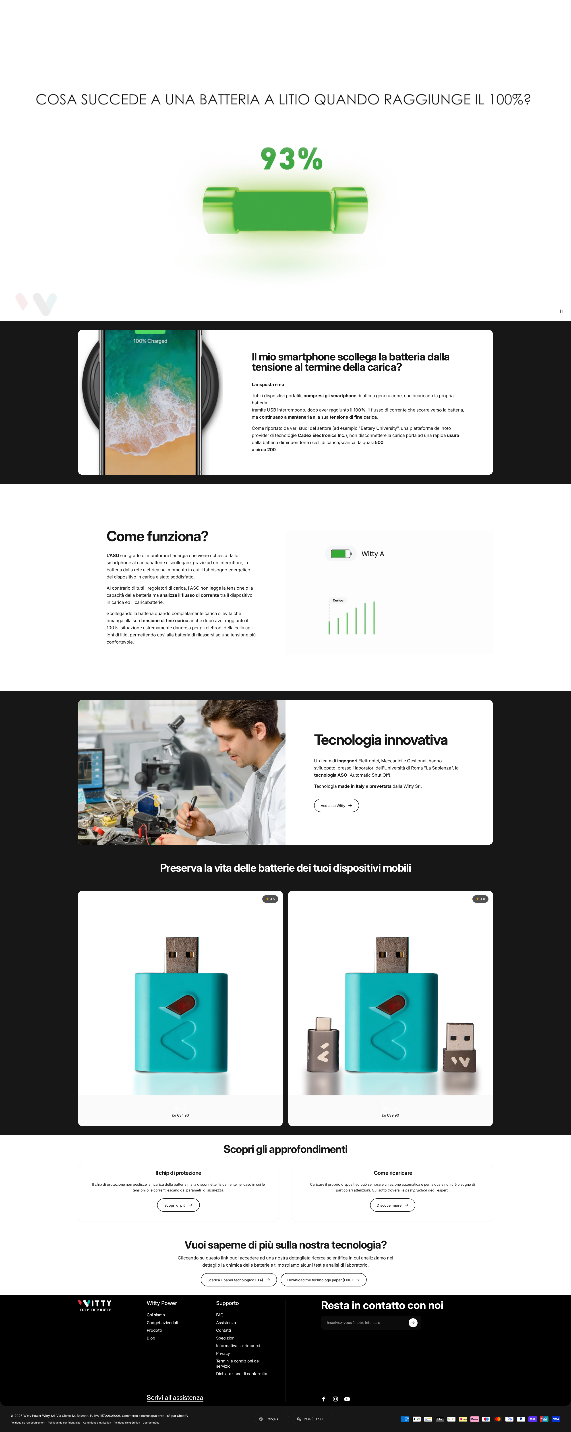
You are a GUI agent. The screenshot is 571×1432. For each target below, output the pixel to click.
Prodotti (154, 1330)
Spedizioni (225, 1338)
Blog (151, 1338)
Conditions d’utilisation (97, 1422)
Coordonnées (151, 1422)
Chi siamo (156, 1315)
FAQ (219, 1315)
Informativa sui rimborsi (238, 1345)
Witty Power (180, 1103)
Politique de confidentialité (64, 1422)
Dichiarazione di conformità (241, 1373)
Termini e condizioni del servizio (238, 1363)
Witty (180, 1108)
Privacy (223, 1353)
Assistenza (226, 1322)
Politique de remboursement (28, 1422)
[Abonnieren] (413, 1322)
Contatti (223, 1330)
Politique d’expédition (127, 1422)
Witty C (390, 1108)
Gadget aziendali (162, 1322)
